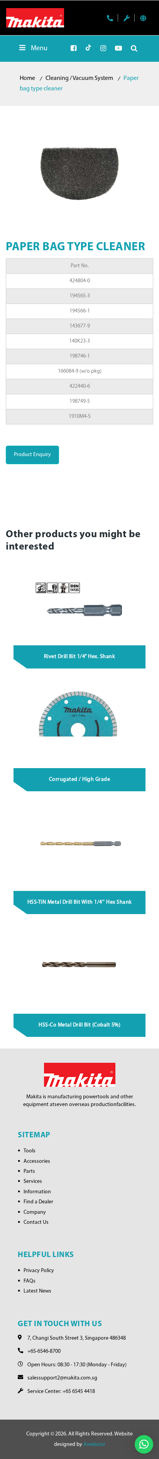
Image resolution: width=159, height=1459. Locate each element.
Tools (30, 1151)
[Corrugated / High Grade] (80, 721)
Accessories (37, 1161)
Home (27, 78)
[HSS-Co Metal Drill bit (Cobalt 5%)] (80, 967)
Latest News (37, 1291)
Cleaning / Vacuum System (79, 78)
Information (37, 1192)
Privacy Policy (39, 1271)
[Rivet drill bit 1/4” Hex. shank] (80, 598)
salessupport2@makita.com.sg (62, 1378)
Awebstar (94, 1444)
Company (35, 1212)
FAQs (30, 1281)
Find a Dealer (38, 1202)
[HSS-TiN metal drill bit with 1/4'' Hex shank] (80, 844)
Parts (29, 1171)
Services (33, 1181)
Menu (39, 48)
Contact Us (36, 1222)
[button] (144, 1444)
